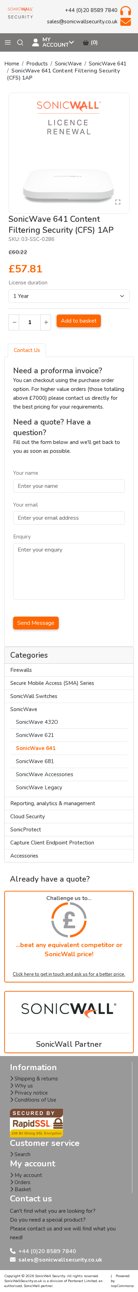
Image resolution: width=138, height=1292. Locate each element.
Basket (22, 1189)
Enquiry (22, 536)
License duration (27, 282)
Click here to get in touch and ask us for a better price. (69, 974)
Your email (25, 504)
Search (21, 1154)
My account (27, 1175)
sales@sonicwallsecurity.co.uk (60, 1260)
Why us (23, 1085)
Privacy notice (30, 1092)
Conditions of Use (34, 1099)
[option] (69, 153)
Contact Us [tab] (27, 350)
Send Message (35, 623)
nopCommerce (122, 1286)
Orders (21, 1182)
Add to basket (79, 321)
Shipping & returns (35, 1078)
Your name (25, 473)
